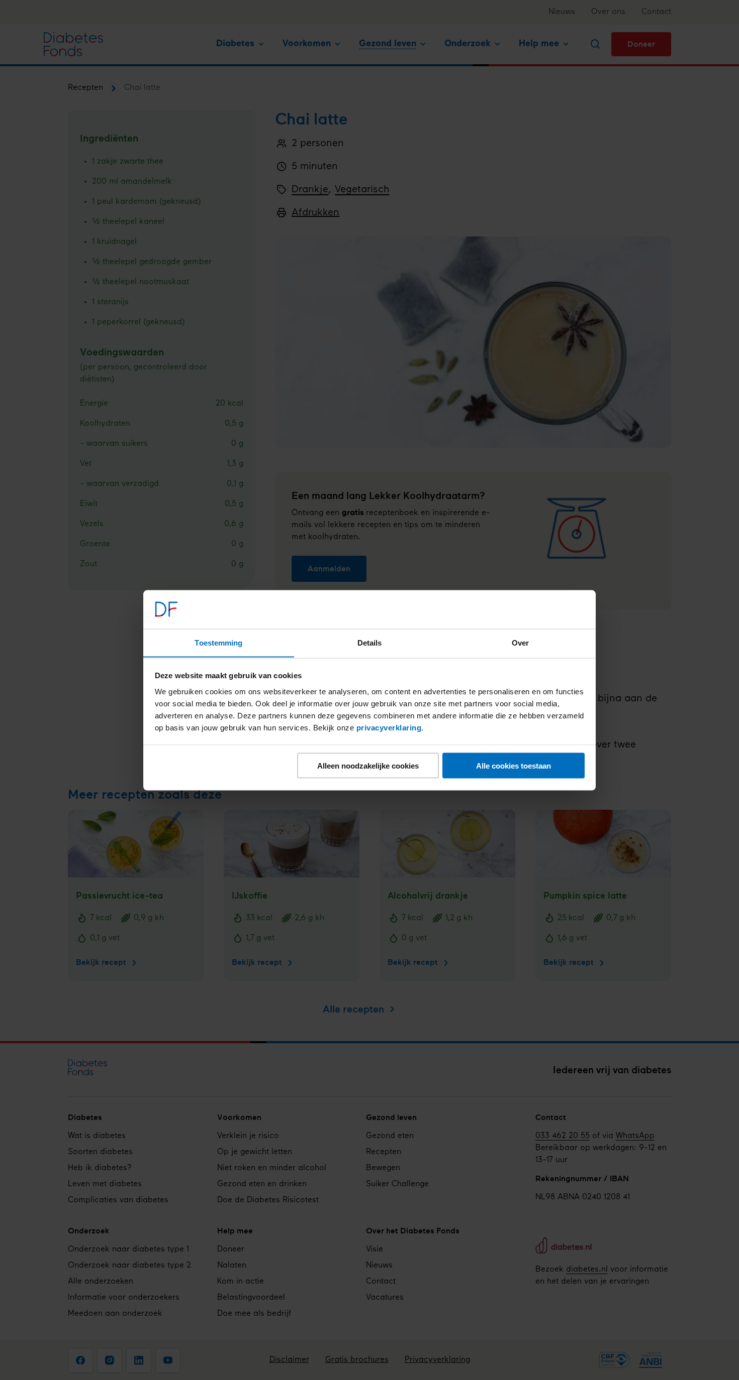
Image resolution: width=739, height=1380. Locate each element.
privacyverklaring (389, 727)
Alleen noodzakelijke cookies (368, 765)
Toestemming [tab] (218, 642)
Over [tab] (520, 642)
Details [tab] (369, 642)
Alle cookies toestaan (513, 765)
